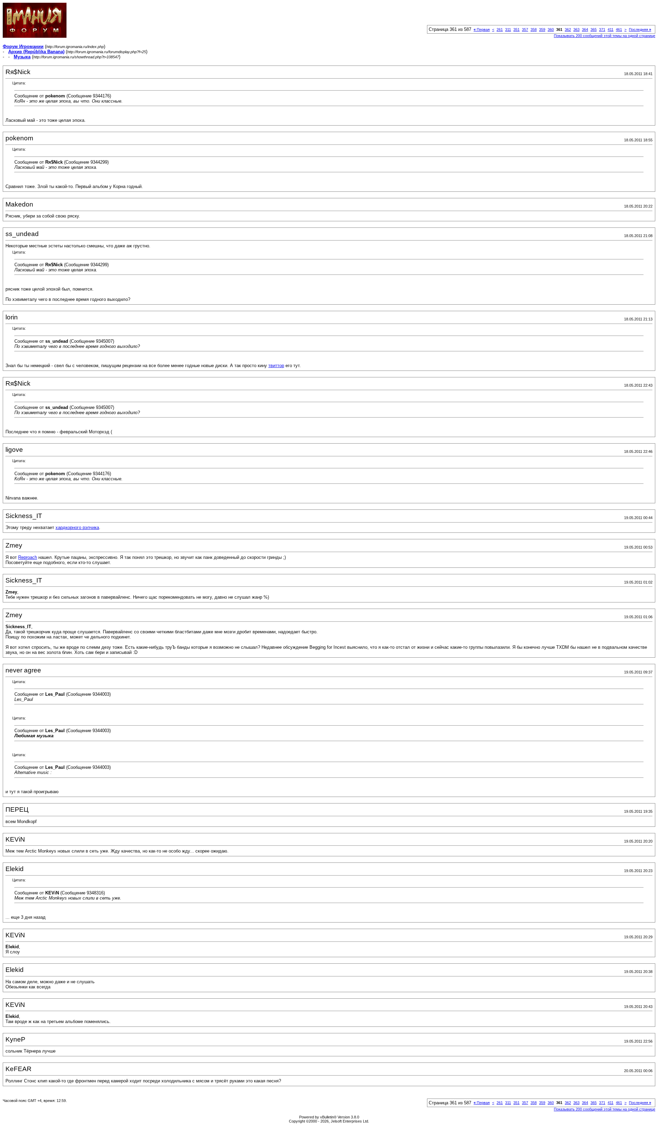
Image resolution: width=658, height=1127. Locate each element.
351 (516, 29)
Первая (482, 29)
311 (508, 29)
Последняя (640, 29)
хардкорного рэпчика (77, 527)
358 (534, 29)
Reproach (27, 557)
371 (602, 29)
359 (542, 29)
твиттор (276, 365)
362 (568, 29)
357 (525, 29)
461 (619, 29)
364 (585, 29)
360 (551, 29)
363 (576, 29)
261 (500, 29)
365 (593, 29)
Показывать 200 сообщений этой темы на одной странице (604, 36)
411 (610, 29)
